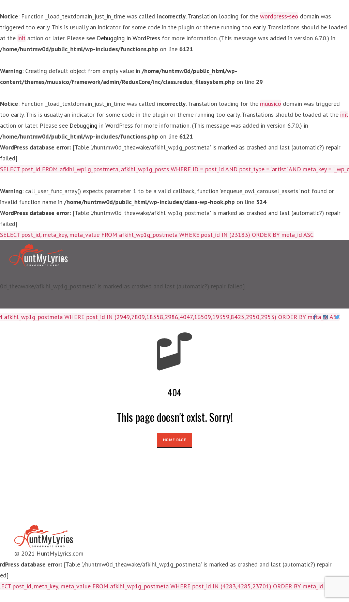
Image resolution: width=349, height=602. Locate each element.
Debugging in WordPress (128, 38)
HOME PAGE (174, 439)
